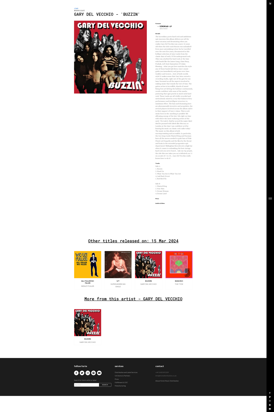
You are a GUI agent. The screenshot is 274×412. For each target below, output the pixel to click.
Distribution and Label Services (126, 372)
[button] (77, 270)
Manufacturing (120, 386)
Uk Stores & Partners (122, 376)
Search (105, 385)
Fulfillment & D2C (121, 382)
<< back (76, 8)
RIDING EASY (79, 10)
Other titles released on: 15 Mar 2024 (133, 240)
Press (117, 379)
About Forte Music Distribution (167, 381)
